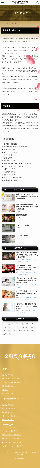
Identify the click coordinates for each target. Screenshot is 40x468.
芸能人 (26, 330)
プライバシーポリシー (25, 452)
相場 (27, 259)
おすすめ (20, 274)
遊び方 (19, 287)
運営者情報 (35, 452)
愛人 (30, 259)
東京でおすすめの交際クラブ (11, 438)
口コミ (9, 330)
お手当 (26, 261)
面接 (10, 334)
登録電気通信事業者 (8, 386)
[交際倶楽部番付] (20, 2)
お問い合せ (20, 454)
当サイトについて (7, 452)
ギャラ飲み (25, 324)
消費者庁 (5, 390)
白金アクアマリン (8, 375)
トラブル (11, 327)
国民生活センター (8, 393)
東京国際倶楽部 (7, 412)
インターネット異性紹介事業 (11, 382)
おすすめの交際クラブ (9, 431)
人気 (24, 274)
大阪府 (18, 227)
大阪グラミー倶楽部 (8, 416)
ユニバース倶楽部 (8, 420)
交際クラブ (20, 261)
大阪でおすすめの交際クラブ (11, 442)
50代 (3, 324)
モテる (25, 327)
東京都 (18, 211)
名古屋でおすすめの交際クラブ (12, 446)
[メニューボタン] (2, 2)
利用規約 (15, 452)
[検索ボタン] (37, 2)
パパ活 (34, 259)
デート (27, 284)
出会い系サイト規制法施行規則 (12, 379)
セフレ (33, 324)
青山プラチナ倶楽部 (8, 408)
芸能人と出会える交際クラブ (11, 435)
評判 (34, 272)
